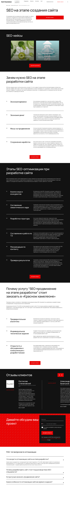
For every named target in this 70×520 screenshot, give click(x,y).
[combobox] (43, 423)
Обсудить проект (47, 432)
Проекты (31, 1)
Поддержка (26, 1)
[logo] (6, 2)
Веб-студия (8, 5)
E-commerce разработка (17, 2)
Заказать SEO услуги (14, 5)
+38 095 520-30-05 (49, 1)
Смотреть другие (34, 65)
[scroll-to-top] (58, 515)
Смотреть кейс (9, 389)
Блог (41, 1)
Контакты (37, 1)
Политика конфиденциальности (48, 438)
